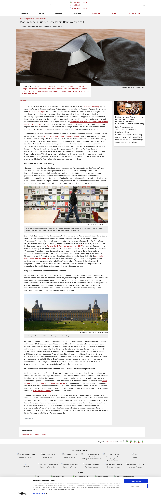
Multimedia (77, 13)
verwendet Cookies (39, 493)
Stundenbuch (96, 13)
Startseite (39, 5)
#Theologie (43, 434)
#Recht (36, 434)
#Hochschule (25, 434)
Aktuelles (45, 5)
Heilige (114, 13)
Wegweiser (58, 13)
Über (133, 13)
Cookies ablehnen (135, 486)
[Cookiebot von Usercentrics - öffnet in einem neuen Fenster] (22, 493)
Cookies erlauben (135, 481)
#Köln (31, 434)
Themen (41, 13)
